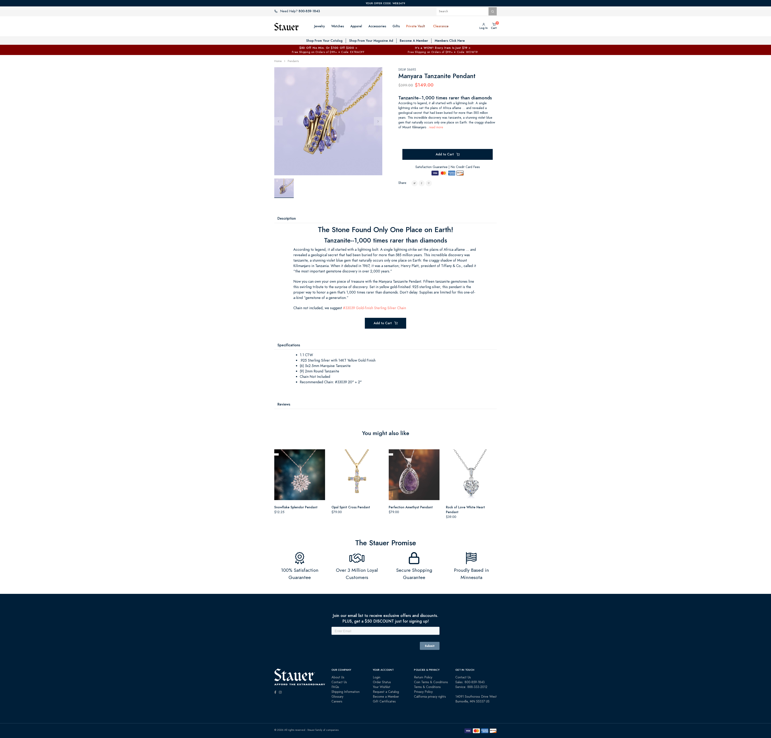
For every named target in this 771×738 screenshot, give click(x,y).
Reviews (283, 404)
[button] (429, 26)
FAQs (335, 687)
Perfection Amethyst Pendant (411, 507)
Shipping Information (345, 692)
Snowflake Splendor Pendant (295, 507)
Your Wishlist (381, 687)
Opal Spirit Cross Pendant (350, 507)
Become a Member (386, 696)
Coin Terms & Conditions (431, 682)
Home (278, 61)
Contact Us (339, 682)
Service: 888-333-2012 (471, 687)
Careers (336, 701)
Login (376, 677)
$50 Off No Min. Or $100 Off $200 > (328, 48)
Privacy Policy (423, 692)
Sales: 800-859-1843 (470, 682)
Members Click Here (450, 40)
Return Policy (423, 677)
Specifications (288, 345)
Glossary (337, 696)
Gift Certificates (384, 701)
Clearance (441, 26)
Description (286, 218)
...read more (434, 127)
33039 (350, 307)
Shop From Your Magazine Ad (371, 40)
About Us (337, 677)
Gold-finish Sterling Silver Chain (381, 307)
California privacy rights (430, 696)
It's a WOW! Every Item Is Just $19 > (443, 48)
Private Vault (415, 26)
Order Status (382, 682)
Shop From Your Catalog (324, 40)
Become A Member (414, 40)
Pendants (293, 61)
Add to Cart (445, 154)
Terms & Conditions (427, 687)
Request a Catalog (386, 692)
